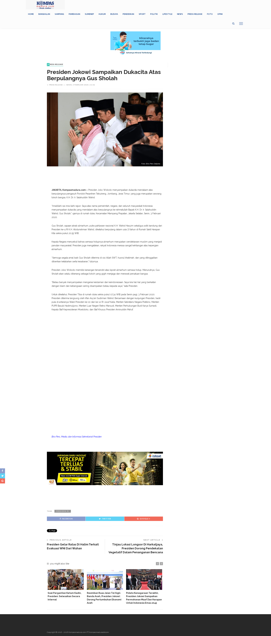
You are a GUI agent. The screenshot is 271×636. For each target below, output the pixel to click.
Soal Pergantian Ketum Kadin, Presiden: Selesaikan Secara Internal (64, 596)
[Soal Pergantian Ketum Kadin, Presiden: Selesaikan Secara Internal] (66, 579)
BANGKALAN (44, 14)
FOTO (210, 14)
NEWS (180, 14)
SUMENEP (89, 14)
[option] (66, 585)
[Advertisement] (105, 497)
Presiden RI (62, 511)
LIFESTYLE (167, 14)
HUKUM (102, 14)
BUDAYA (114, 14)
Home (31, 14)
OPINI (220, 14)
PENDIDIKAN (128, 14)
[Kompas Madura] (45, 4)
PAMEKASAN (74, 14)
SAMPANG (59, 14)
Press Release (195, 14)
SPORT (142, 14)
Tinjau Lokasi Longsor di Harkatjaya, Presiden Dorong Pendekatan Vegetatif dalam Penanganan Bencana (136, 548)
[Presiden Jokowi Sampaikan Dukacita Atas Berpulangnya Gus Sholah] (105, 129)
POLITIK (154, 14)
